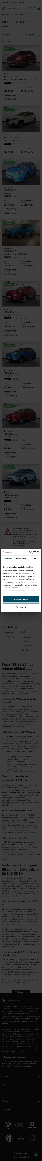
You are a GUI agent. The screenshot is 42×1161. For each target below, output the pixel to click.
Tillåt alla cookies (21, 599)
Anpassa (19, 607)
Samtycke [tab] (8, 559)
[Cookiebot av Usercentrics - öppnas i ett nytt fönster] (29, 552)
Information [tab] (21, 559)
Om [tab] (34, 559)
